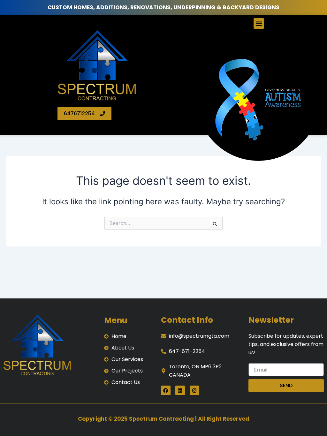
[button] (259, 23)
